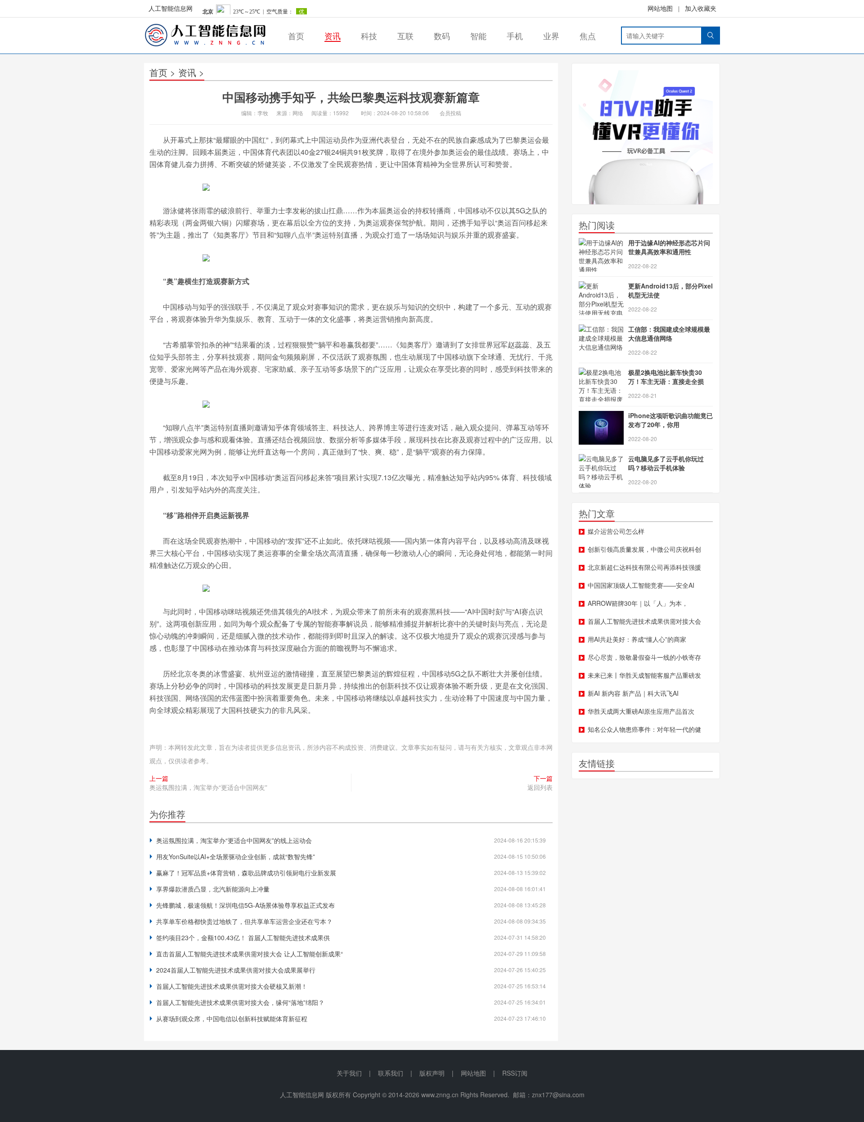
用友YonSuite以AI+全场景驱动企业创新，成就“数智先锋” (235, 856)
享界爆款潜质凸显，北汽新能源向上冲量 (213, 888)
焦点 (588, 35)
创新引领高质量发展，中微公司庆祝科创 (644, 549)
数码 (442, 35)
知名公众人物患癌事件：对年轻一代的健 (644, 729)
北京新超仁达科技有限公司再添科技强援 (644, 567)
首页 (296, 35)
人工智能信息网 (170, 8)
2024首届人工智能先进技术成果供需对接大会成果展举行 (235, 969)
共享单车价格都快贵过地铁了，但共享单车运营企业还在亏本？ (244, 921)
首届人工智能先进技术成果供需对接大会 (644, 621)
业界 (551, 35)
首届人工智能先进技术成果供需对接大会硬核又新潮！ (231, 986)
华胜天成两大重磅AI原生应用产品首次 (641, 711)
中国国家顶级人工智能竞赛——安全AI (641, 585)
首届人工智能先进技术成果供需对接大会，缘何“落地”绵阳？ (240, 1002)
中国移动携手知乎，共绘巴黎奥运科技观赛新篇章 (351, 97)
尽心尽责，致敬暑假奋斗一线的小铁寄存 (644, 657)
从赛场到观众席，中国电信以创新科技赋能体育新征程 (231, 1018)
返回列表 (540, 787)
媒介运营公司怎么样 (616, 531)
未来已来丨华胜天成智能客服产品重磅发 (644, 675)
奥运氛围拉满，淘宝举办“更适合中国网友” (208, 787)
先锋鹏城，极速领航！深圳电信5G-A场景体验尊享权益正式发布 (245, 905)
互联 (405, 35)
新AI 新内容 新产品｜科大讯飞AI (633, 693)
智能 (478, 35)
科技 (369, 35)
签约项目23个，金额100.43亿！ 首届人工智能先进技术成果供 (243, 937)
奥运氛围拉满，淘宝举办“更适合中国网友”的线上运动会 (234, 840)
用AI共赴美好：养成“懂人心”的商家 (637, 639)
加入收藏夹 (700, 8)
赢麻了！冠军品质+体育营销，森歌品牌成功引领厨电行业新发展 (246, 872)
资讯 (332, 35)
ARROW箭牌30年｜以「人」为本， (638, 603)
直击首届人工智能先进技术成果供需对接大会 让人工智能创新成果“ (249, 953)
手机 (515, 35)
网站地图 (660, 8)
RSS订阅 (514, 1072)
